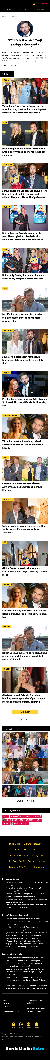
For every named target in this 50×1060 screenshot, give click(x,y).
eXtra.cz (37, 1036)
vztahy (5, 816)
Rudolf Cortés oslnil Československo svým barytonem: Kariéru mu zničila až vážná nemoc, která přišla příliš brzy (27, 921)
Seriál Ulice (14, 843)
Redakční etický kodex (11, 1012)
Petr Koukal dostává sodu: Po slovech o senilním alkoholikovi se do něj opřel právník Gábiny (22, 318)
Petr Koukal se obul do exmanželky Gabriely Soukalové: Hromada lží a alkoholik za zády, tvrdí (24, 402)
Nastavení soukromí (34, 1011)
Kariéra (6, 1006)
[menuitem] (8, 9)
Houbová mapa (37, 867)
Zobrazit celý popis (9, 65)
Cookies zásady (32, 1006)
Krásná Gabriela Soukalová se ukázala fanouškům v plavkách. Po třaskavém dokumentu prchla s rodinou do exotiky (22, 236)
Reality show (37, 855)
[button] (34, 3)
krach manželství (17, 816)
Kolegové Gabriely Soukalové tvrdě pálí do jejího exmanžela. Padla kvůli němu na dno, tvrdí (24, 614)
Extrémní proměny (36, 861)
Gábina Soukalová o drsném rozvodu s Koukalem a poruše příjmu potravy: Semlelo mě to (24, 571)
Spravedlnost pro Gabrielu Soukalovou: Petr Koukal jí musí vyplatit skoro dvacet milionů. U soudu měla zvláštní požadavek (24, 194)
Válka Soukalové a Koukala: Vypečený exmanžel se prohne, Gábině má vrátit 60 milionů (23, 444)
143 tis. (21, 1027)
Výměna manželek (32, 843)
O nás (5, 1000)
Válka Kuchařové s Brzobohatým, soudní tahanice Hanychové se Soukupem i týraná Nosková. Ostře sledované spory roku (24, 109)
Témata (45, 4)
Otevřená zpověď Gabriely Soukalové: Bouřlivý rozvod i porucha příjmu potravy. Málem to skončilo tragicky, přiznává (23, 698)
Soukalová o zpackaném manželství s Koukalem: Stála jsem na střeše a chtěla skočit (22, 360)
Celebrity (23, 10)
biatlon (6, 824)
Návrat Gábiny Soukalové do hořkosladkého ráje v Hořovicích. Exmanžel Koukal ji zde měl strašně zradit (24, 656)
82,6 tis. (36, 1027)
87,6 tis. (29, 1027)
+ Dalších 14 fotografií (25, 800)
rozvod (28, 816)
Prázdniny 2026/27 (18, 867)
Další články (25, 712)
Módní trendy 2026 (19, 855)
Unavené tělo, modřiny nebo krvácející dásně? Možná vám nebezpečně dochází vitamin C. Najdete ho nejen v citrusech (26, 980)
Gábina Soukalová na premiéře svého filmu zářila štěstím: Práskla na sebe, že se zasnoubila (24, 529)
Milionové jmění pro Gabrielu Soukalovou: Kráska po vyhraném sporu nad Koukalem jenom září (23, 152)
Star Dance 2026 (16, 861)
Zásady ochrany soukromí (36, 1008)
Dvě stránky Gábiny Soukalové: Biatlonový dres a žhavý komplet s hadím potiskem (23, 277)
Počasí (35, 849)
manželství (37, 816)
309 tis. (13, 1027)
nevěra (38, 820)
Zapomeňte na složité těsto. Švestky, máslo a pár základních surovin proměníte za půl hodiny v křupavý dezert (25, 972)
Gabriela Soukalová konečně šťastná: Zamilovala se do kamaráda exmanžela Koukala (22, 487)
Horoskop (40, 10)
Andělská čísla (21, 849)
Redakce (6, 1003)
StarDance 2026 (11, 820)
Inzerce (5, 1009)
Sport (21, 820)
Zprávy (8, 10)
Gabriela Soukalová (21, 824)
